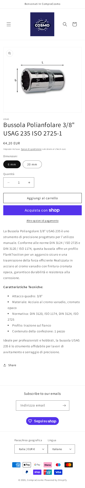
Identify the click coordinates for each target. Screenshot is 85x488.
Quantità (8, 174)
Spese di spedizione (31, 149)
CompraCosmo (35, 479)
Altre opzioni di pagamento (43, 220)
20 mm (32, 164)
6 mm (12, 164)
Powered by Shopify (55, 479)
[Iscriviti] (64, 405)
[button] (9, 24)
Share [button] (12, 365)
